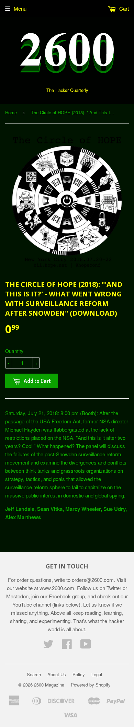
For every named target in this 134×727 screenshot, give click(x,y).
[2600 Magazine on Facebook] (67, 645)
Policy (78, 674)
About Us (56, 674)
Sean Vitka (50, 509)
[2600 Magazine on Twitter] (48, 645)
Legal (96, 674)
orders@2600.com (93, 579)
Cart (123, 8)
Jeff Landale (19, 509)
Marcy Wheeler (83, 509)
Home (11, 112)
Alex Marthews (23, 517)
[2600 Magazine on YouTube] (85, 645)
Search (34, 674)
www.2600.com (57, 587)
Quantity (14, 351)
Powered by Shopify (91, 684)
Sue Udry (114, 509)
